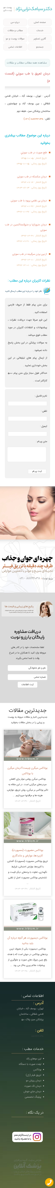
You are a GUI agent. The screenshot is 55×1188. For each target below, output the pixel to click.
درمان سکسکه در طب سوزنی (32, 177)
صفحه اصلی (40, 22)
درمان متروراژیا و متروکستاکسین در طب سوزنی (26, 227)
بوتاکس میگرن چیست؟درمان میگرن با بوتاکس (27, 771)
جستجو (40, 47)
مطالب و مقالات (15, 30)
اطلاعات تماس (15, 47)
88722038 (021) (33, 119)
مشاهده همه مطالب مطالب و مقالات (27, 63)
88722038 (37, 1036)
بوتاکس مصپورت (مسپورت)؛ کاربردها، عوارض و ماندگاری (27, 853)
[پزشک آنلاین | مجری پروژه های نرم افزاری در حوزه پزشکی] (27, 1167)
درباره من (15, 22)
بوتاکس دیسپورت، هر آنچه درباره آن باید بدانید (27, 940)
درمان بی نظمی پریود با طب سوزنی (29, 201)
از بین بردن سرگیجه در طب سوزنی (29, 254)
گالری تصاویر (40, 39)
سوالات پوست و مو (15, 39)
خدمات (39, 30)
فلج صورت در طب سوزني (34, 153)
